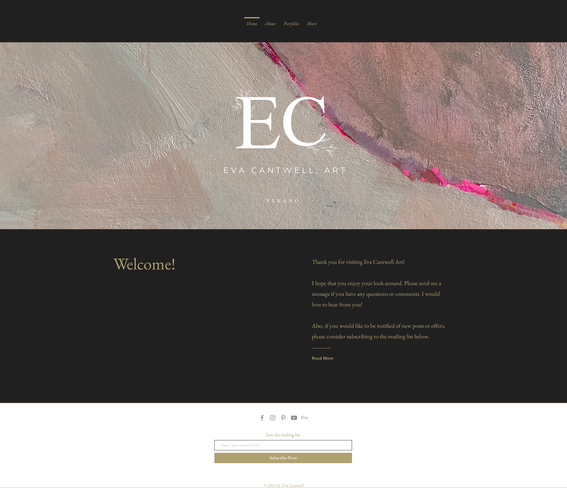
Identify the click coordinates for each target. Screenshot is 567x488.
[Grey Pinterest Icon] (283, 417)
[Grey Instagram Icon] (272, 417)
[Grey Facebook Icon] (262, 417)
